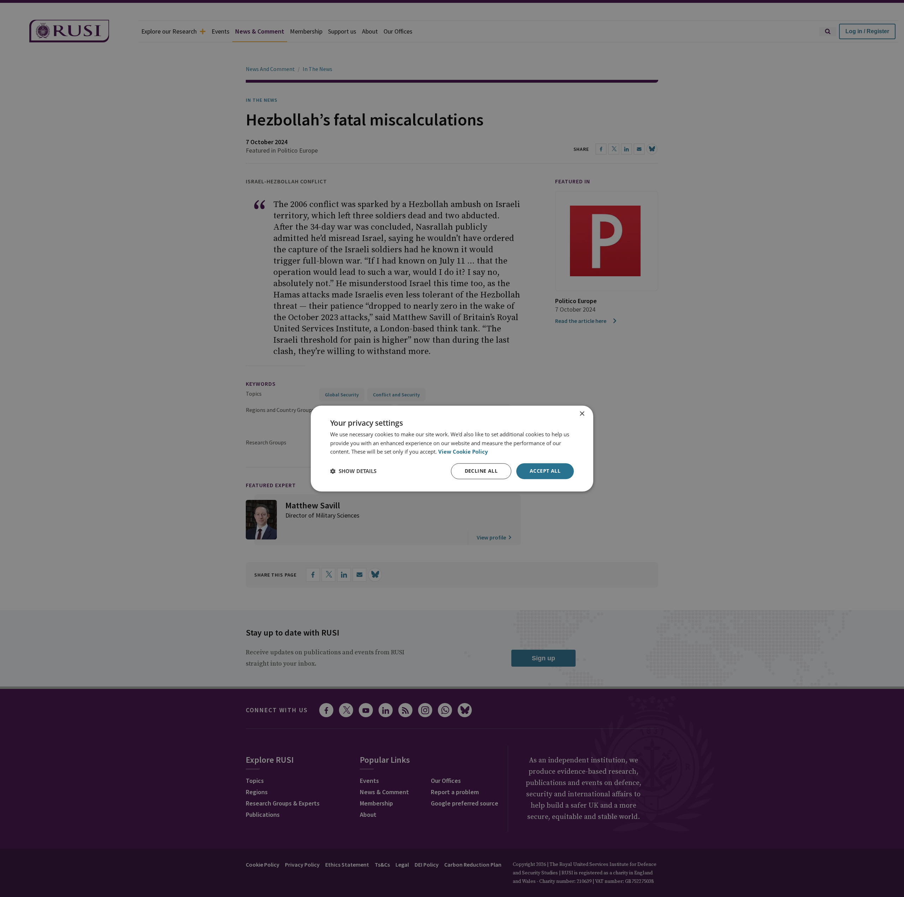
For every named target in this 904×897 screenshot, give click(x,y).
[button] (353, 471)
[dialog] (452, 448)
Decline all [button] (481, 470)
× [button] (581, 414)
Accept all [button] (545, 470)
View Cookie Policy (463, 451)
